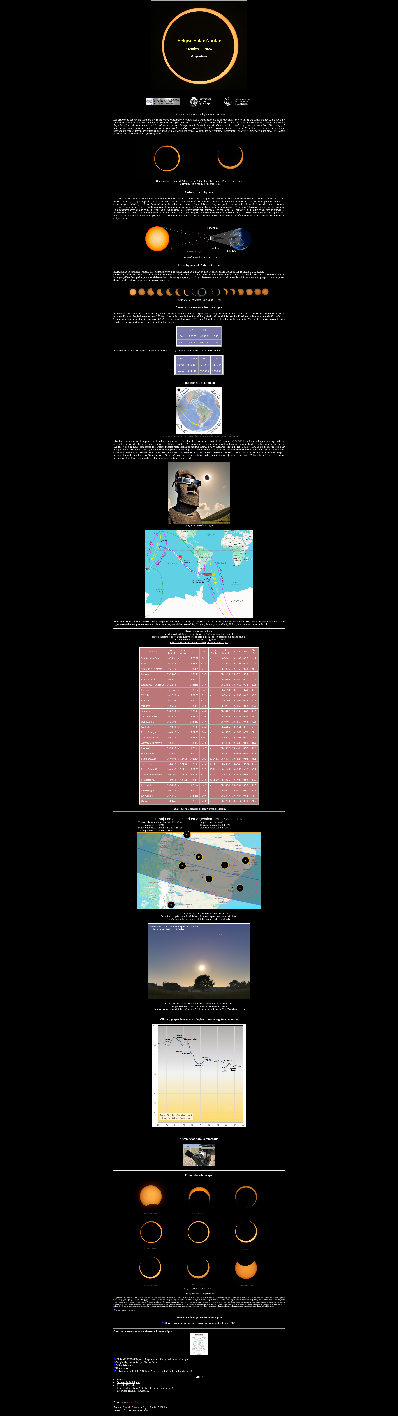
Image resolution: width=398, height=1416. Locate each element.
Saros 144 (153, 313)
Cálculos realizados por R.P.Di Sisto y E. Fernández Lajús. (199, 642)
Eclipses (121, 1379)
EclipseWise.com (124, 1365)
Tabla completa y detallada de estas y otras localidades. (199, 808)
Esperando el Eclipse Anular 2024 (133, 1390)
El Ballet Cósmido (126, 1385)
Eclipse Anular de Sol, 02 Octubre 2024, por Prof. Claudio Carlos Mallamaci (154, 1371)
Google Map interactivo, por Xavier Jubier (136, 1362)
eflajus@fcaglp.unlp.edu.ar (136, 1410)
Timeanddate (122, 1368)
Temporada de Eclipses (128, 1382)
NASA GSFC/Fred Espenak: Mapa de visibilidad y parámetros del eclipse (152, 1359)
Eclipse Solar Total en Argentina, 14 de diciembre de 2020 (145, 1388)
